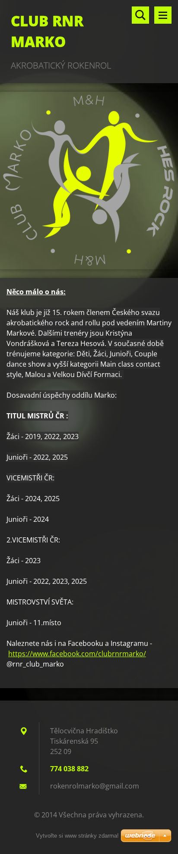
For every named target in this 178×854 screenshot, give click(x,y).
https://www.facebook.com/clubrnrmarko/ (77, 653)
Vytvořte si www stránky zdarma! (77, 835)
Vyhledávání (140, 15)
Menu (163, 15)
